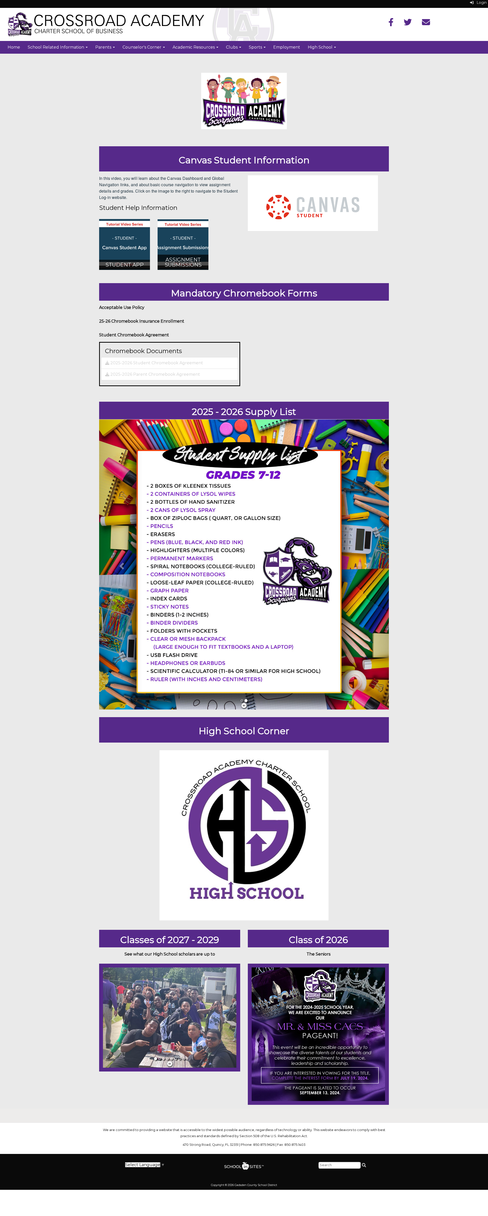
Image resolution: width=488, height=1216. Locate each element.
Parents (103, 47)
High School (320, 47)
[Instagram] (426, 23)
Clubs (232, 47)
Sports (256, 47)
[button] (121, 564)
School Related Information (56, 47)
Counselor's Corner (142, 47)
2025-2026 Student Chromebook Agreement (156, 362)
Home (14, 47)
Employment (286, 47)
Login (480, 2)
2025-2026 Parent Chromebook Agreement (154, 374)
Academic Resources (194, 47)
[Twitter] (408, 23)
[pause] (244, 706)
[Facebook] (391, 23)
